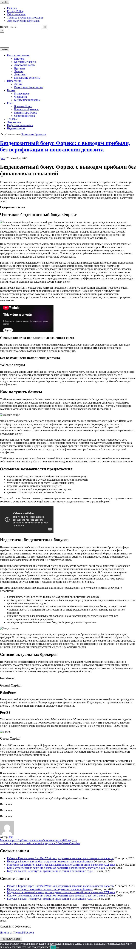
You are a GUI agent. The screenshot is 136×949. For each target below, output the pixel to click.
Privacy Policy (15, 11)
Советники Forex (24, 115)
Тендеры (12, 118)
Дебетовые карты (24, 64)
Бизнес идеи (21, 93)
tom (3, 158)
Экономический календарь (23, 20)
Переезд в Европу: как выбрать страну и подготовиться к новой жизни (50, 861)
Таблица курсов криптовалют (25, 17)
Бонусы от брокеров (26, 109)
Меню (4, 2)
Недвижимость (16, 128)
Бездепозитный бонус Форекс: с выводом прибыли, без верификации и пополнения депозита (65, 146)
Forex (10, 103)
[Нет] (57, 947)
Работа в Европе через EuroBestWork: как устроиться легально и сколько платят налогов (60, 858)
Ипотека (19, 58)
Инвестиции (14, 80)
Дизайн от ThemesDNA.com (17, 932)
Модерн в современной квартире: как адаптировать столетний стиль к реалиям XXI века (61, 864)
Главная (12, 8)
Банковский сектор (18, 55)
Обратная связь (16, 14)
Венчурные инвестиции (28, 87)
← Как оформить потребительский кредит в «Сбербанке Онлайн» (40, 843)
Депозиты (20, 74)
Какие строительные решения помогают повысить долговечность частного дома (56, 867)
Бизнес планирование (27, 99)
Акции (18, 84)
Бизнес (11, 90)
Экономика (14, 122)
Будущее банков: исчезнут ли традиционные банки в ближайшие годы (50, 870)
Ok (53, 947)
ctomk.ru (5, 36)
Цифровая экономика (20, 125)
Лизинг (18, 71)
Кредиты (19, 68)
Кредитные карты (25, 61)
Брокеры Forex (23, 106)
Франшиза (20, 96)
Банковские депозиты (27, 77)
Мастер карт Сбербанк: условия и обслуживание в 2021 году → (38, 840)
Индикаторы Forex (25, 112)
